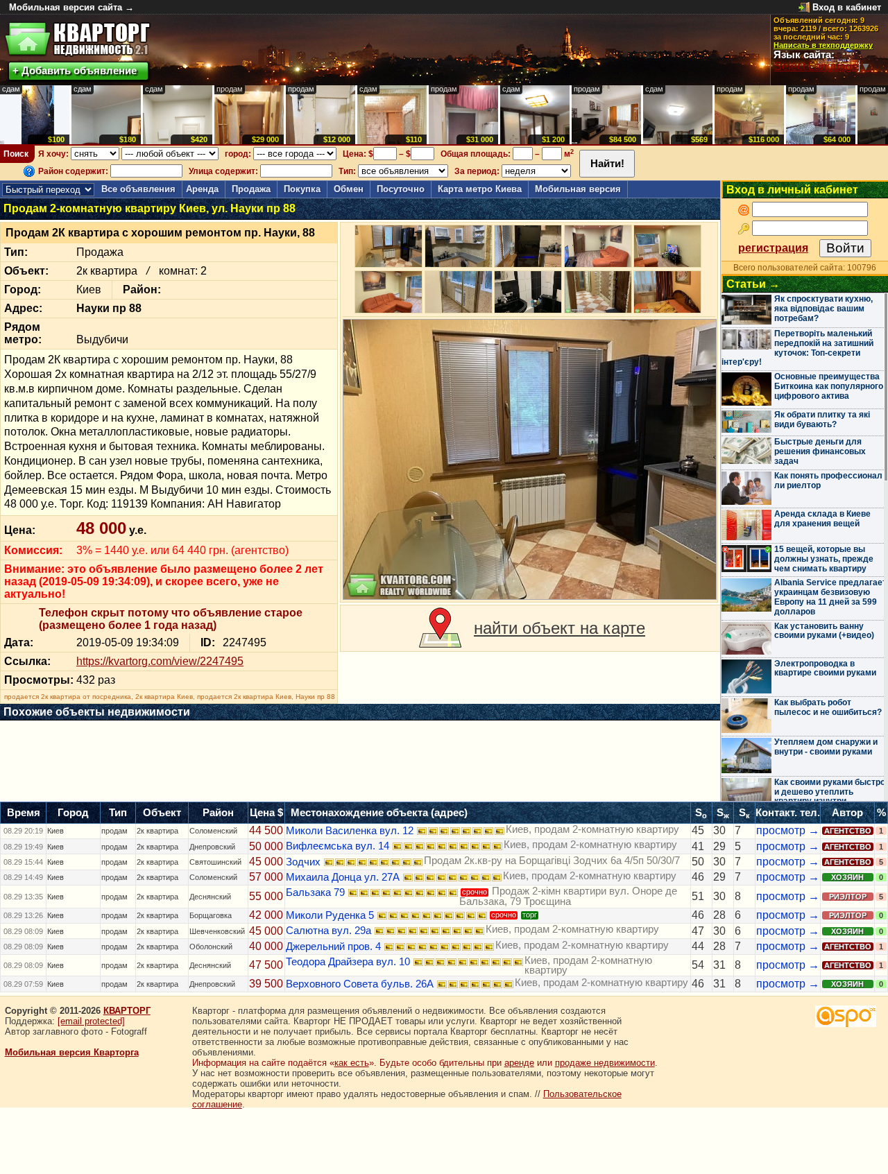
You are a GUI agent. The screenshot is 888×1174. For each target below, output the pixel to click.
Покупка (302, 189)
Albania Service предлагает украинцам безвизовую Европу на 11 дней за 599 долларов (830, 597)
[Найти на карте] (440, 628)
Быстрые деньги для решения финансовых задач (820, 451)
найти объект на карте (559, 628)
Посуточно (401, 189)
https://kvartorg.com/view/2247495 (160, 661)
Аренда (202, 189)
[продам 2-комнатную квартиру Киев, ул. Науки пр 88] (530, 459)
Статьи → (753, 284)
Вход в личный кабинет (792, 190)
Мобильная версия (578, 189)
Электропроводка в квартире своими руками (825, 668)
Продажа (251, 189)
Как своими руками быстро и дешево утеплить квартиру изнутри (829, 791)
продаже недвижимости (605, 1063)
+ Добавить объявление (74, 70)
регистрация (773, 248)
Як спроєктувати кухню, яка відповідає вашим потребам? (823, 308)
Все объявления (138, 189)
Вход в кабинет (846, 7)
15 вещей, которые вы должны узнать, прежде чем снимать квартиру (823, 558)
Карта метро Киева (480, 189)
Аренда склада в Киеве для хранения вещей (822, 518)
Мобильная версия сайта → (71, 7)
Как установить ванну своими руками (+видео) (824, 631)
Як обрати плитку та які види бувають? (822, 419)
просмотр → (787, 830)
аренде (519, 1063)
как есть (351, 1063)
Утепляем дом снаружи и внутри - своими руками (826, 747)
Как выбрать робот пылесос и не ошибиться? (828, 707)
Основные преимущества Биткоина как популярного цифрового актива (828, 386)
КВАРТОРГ (127, 1010)
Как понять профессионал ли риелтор (828, 480)
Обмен (349, 189)
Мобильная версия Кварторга (72, 1052)
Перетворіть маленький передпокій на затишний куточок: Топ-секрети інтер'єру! (797, 348)
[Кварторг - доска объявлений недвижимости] (77, 39)
